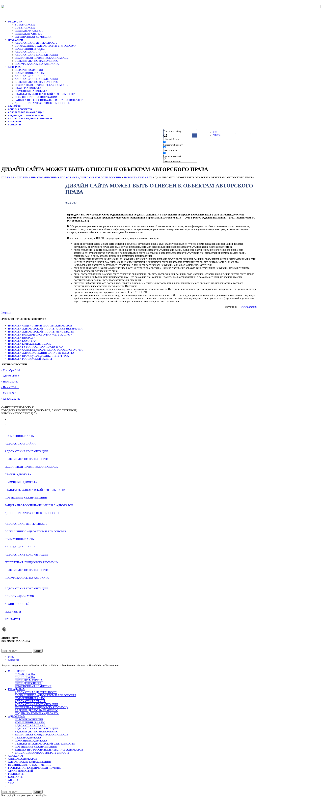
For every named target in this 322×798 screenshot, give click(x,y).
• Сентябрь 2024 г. (12, 370)
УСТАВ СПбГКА (25, 24)
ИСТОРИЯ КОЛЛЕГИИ (29, 69)
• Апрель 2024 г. (10, 398)
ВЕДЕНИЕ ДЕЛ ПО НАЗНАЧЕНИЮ (36, 60)
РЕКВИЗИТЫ (13, 611)
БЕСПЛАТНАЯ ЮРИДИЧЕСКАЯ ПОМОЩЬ (41, 57)
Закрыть (6, 312)
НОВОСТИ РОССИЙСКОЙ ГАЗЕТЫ (30, 358)
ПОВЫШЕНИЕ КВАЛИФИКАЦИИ (36, 97)
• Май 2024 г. (9, 393)
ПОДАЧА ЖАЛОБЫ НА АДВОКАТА (37, 63)
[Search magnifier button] (194, 135)
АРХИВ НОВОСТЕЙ (17, 603)
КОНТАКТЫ (12, 619)
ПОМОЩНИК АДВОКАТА (31, 91)
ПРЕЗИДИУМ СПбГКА (29, 30)
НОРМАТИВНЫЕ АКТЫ (30, 48)
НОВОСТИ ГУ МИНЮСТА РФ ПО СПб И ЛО (35, 346)
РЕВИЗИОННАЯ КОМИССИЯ (33, 36)
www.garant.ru (249, 306)
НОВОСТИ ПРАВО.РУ (21, 337)
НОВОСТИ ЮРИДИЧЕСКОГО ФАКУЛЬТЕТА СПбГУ (40, 334)
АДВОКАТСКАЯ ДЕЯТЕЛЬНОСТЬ (36, 42)
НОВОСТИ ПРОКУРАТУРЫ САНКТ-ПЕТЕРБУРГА (38, 355)
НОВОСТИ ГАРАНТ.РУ (138, 177)
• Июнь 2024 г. (10, 387)
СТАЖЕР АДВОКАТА (28, 88)
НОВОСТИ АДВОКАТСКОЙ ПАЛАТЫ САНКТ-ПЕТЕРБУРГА (45, 328)
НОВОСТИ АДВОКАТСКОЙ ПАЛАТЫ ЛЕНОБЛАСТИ (41, 331)
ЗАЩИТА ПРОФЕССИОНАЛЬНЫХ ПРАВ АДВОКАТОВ (49, 100)
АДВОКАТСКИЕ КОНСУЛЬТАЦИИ (36, 54)
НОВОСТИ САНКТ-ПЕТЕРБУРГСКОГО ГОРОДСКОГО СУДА (45, 349)
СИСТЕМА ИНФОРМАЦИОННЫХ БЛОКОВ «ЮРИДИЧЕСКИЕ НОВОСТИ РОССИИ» (69, 177)
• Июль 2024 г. (9, 381)
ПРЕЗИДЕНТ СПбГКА (28, 33)
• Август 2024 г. (10, 375)
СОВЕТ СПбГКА (25, 27)
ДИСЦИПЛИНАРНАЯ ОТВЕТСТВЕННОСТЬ (42, 103)
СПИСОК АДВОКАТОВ (19, 596)
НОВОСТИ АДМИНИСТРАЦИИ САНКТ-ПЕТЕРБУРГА (41, 352)
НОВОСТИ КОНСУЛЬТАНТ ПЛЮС (29, 343)
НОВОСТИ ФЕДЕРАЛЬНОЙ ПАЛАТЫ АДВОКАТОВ (40, 325)
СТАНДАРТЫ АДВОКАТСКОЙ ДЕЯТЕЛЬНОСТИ (45, 94)
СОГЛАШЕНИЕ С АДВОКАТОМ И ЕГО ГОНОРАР (45, 45)
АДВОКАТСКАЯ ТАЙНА (30, 51)
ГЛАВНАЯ (7, 177)
